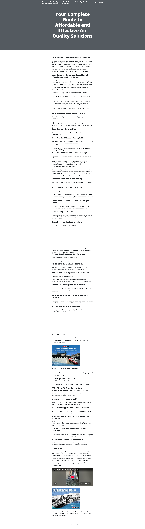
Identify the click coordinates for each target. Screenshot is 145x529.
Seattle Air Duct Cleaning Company (68, 216)
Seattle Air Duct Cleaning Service (65, 423)
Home (95, 2)
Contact (101, 2)
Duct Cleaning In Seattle (71, 143)
